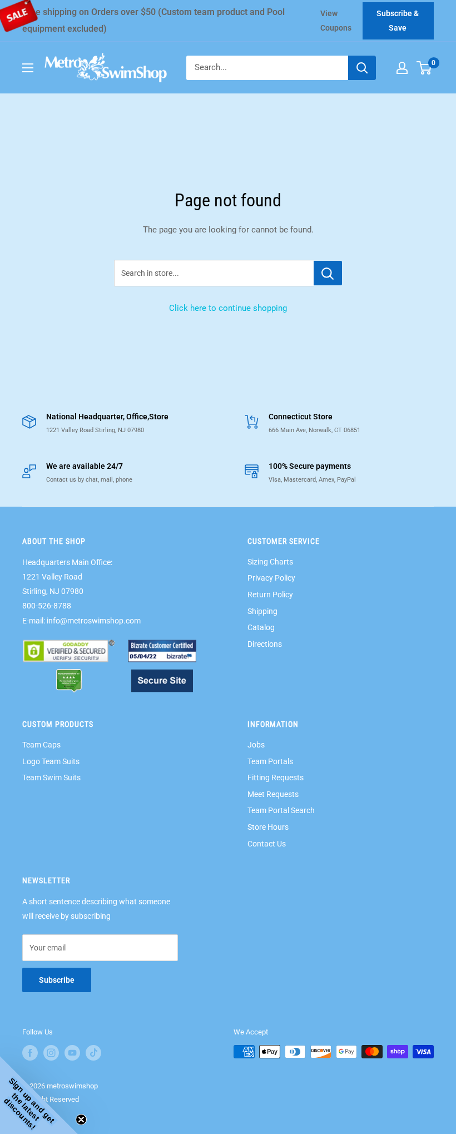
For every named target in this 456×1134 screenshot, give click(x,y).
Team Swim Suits (51, 777)
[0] (425, 68)
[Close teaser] (81, 1119)
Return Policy (270, 594)
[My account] (402, 68)
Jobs (256, 744)
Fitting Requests (275, 777)
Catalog (261, 627)
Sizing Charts (270, 561)
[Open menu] (27, 67)
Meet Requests (273, 794)
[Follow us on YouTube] (72, 1053)
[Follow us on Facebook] (30, 1053)
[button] (39, 1095)
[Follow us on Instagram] (51, 1053)
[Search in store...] (328, 273)
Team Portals (270, 761)
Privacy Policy (271, 577)
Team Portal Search (281, 810)
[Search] (362, 68)
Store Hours (268, 827)
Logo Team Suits (51, 761)
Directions (264, 644)
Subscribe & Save (397, 20)
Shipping (262, 611)
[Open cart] (424, 68)
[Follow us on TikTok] (93, 1053)
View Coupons (335, 20)
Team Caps (41, 744)
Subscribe (57, 979)
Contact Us (266, 843)
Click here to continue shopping (228, 308)
